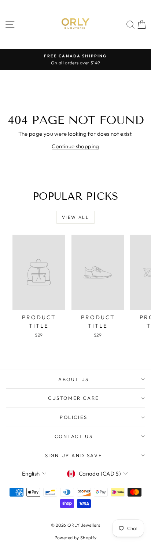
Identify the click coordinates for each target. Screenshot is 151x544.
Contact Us (74, 436)
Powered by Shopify (76, 537)
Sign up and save (74, 455)
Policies (74, 417)
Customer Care (73, 398)
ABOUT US (73, 379)
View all (75, 217)
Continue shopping (75, 146)
